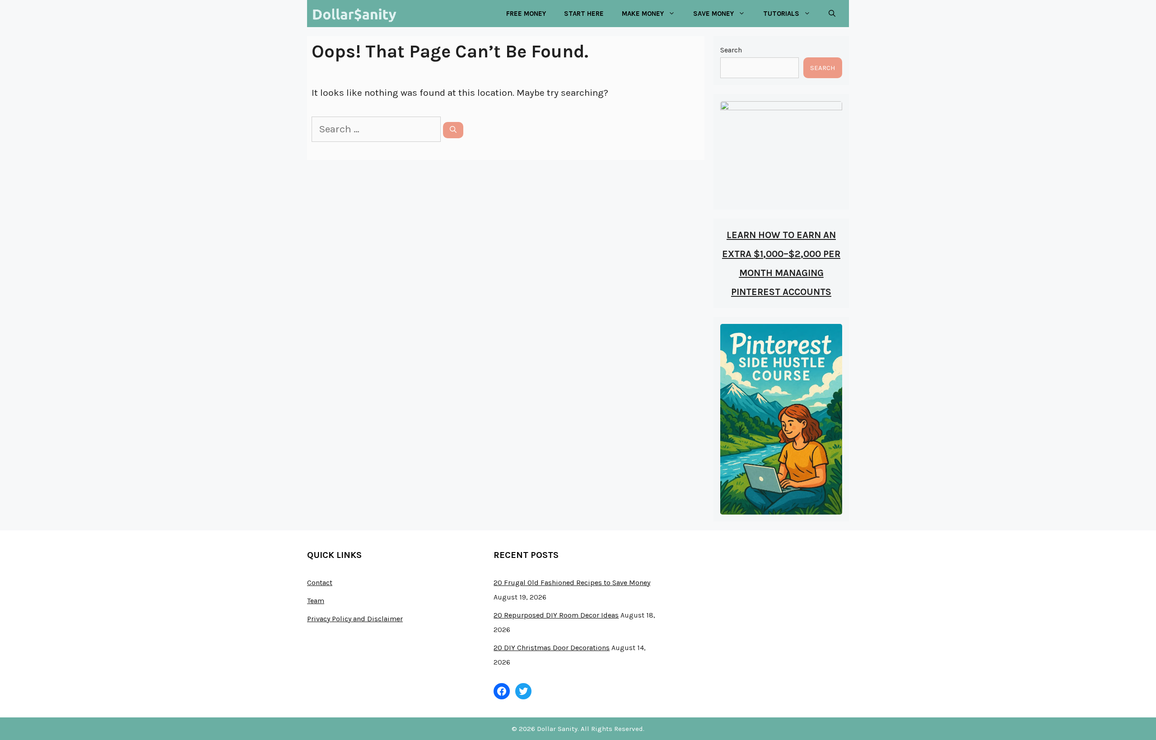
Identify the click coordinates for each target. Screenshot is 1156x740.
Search (731, 50)
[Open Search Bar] (832, 13)
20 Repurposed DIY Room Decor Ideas (556, 615)
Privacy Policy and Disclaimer (355, 618)
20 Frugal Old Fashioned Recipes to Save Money (572, 582)
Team (315, 600)
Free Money (526, 13)
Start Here (584, 13)
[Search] (453, 130)
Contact (319, 582)
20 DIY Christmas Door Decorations (552, 647)
